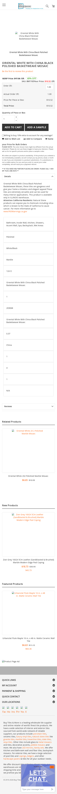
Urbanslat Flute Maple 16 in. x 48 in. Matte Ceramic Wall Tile (28, 639)
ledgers (30, 756)
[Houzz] (8, 708)
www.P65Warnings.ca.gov (15, 211)
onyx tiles (7, 742)
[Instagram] (13, 708)
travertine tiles (34, 739)
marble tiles (21, 739)
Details (7, 176)
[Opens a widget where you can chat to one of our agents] (38, 778)
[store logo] (31, 6)
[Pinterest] (18, 708)
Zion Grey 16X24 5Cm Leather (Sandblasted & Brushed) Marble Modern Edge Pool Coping (28, 561)
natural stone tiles (40, 736)
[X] (27, 708)
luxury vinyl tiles (23, 736)
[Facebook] (4, 708)
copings (22, 756)
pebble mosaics (38, 745)
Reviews (8, 406)
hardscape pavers (11, 758)
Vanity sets (39, 747)
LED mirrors (27, 747)
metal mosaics (45, 742)
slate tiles (46, 739)
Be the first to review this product (17, 71)
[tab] (28, 176)
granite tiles (9, 739)
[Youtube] (22, 708)
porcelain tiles (39, 733)
